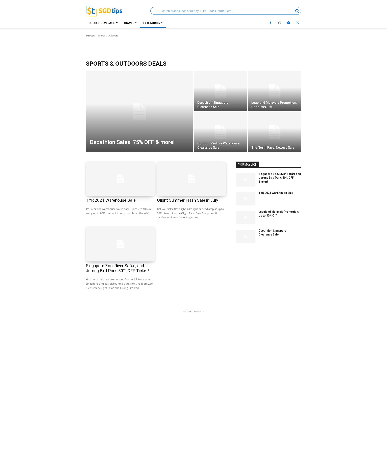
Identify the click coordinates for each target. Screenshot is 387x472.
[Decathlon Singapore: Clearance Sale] (220, 91)
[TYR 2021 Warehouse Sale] (120, 179)
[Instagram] (279, 22)
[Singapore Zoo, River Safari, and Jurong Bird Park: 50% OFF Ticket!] (120, 244)
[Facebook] (270, 22)
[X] (297, 22)
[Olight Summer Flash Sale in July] (191, 179)
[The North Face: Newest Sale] (274, 132)
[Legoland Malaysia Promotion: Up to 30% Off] (274, 91)
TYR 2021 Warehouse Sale (111, 200)
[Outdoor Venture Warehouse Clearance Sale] (220, 132)
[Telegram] (288, 22)
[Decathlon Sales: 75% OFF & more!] (139, 111)
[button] (226, 11)
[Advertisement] (193, 393)
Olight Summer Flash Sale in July (187, 200)
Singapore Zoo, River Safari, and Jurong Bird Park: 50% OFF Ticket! (117, 268)
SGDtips (90, 35)
